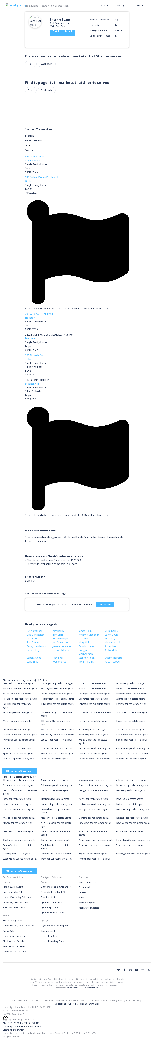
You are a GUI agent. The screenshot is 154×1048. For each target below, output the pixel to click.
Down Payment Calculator (16, 902)
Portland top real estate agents (131, 703)
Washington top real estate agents (57, 729)
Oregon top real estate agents (55, 840)
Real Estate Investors (89, 907)
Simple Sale (8, 930)
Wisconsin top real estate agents (57, 858)
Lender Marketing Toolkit (53, 941)
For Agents (122, 5)
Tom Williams (86, 661)
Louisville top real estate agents (56, 739)
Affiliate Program (87, 902)
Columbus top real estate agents (94, 703)
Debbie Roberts (113, 657)
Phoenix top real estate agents (93, 688)
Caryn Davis (111, 634)
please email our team (76, 987)
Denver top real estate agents (93, 698)
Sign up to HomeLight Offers (55, 892)
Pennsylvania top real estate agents (96, 840)
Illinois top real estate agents (55, 798)
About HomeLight (87, 882)
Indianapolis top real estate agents (57, 703)
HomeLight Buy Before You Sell (18, 925)
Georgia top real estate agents (93, 790)
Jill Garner (32, 638)
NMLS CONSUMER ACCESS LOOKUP (21, 1023)
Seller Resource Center (14, 946)
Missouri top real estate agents (56, 817)
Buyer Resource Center (14, 907)
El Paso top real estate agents (93, 729)
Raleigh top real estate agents (130, 721)
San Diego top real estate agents (57, 688)
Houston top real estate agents (131, 683)
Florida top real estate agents (55, 790)
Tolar (30, 63)
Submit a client (48, 897)
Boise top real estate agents (54, 758)
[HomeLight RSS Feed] (148, 969)
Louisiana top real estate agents (94, 804)
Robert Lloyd (34, 650)
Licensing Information (13, 1029)
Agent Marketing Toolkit (52, 912)
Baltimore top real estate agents (132, 734)
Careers (82, 892)
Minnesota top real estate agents (132, 809)
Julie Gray (110, 638)
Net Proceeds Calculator (15, 941)
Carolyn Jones (86, 646)
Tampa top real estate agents (93, 721)
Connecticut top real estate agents (95, 785)
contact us (93, 987)
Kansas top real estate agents (17, 804)
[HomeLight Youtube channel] (136, 969)
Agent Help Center (50, 907)
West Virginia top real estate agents (20, 858)
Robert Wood (112, 661)
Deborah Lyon (61, 650)
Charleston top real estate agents (132, 748)
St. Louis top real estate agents (18, 748)
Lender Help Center (50, 936)
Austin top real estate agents (17, 693)
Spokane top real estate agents (18, 753)
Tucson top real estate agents (131, 729)
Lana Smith (33, 661)
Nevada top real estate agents (18, 822)
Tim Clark (58, 634)
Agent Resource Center (52, 902)
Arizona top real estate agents (93, 780)
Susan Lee (110, 646)
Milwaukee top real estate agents (19, 739)
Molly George (60, 638)
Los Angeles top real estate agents (58, 683)
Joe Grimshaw (60, 642)
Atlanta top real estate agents (130, 698)
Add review (105, 604)
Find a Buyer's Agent (13, 886)
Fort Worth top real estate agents (95, 712)
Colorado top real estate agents (56, 785)
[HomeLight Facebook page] (124, 969)
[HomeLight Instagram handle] (130, 969)
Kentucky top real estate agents (56, 804)
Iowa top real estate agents (129, 798)
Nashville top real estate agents (131, 693)
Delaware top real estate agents (132, 785)
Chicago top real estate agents (93, 683)
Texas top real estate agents (130, 845)
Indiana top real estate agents (93, 798)
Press (81, 897)
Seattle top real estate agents (17, 712)
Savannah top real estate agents (94, 758)
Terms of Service (99, 1000)
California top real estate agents (18, 785)
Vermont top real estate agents (56, 853)
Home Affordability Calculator (17, 897)
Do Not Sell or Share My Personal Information (77, 1003)
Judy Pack (58, 657)
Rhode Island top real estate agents (133, 840)
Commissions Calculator (15, 951)
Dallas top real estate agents (130, 688)
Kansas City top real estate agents (57, 734)
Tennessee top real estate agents (95, 845)
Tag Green (33, 642)
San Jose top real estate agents (131, 739)
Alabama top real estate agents (18, 780)
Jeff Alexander (34, 630)
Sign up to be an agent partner (55, 886)
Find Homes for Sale (13, 892)
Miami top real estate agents (17, 721)
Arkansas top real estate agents (131, 780)
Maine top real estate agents (130, 804)
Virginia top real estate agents (93, 853)
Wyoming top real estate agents (94, 858)
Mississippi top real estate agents (19, 817)
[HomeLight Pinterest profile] (142, 969)
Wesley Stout (60, 661)
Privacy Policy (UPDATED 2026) (125, 1000)
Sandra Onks (34, 657)
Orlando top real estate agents (18, 729)
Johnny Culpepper (89, 634)
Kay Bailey (58, 630)
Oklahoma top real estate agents (19, 840)
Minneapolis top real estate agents (58, 753)
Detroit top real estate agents (93, 753)
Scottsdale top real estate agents (132, 712)
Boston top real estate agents (93, 734)
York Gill (83, 638)
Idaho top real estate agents (17, 798)
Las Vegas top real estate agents (95, 693)
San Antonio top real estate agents (20, 688)
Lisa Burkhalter (35, 634)
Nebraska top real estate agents (132, 817)
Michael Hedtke (113, 642)
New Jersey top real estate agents (95, 822)
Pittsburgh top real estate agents (132, 753)
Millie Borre (111, 630)
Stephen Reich (87, 657)
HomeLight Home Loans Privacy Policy (22, 1026)
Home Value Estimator (14, 936)
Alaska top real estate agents (55, 780)
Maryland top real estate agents (18, 809)
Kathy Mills (111, 650)
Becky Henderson (36, 646)
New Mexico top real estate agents (133, 822)
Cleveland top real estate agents (56, 748)
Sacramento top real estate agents (20, 734)
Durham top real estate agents (131, 758)
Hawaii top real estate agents (130, 790)
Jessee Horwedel (62, 646)
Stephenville (46, 63)
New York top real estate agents (19, 683)
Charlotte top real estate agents (56, 693)
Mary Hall (84, 642)
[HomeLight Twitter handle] (118, 969)
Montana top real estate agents (94, 817)
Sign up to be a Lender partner (55, 925)
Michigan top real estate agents (94, 809)
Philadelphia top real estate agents (20, 698)
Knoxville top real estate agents (18, 758)
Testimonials (85, 887)
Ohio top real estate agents (129, 831)
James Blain (85, 630)
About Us (103, 5)
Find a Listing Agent (12, 920)
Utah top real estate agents (16, 853)
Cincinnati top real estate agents (94, 748)
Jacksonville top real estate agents (57, 698)
